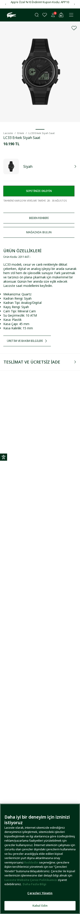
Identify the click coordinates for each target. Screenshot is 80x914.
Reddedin (31, 862)
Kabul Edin (40, 905)
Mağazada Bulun (39, 232)
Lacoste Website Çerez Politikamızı (31, 880)
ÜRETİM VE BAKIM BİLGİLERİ (25, 341)
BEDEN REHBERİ (39, 218)
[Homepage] (11, 15)
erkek (20, 133)
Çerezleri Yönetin (39, 893)
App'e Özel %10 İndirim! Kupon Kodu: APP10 (40, 2)
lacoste (8, 133)
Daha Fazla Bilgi (34, 884)
